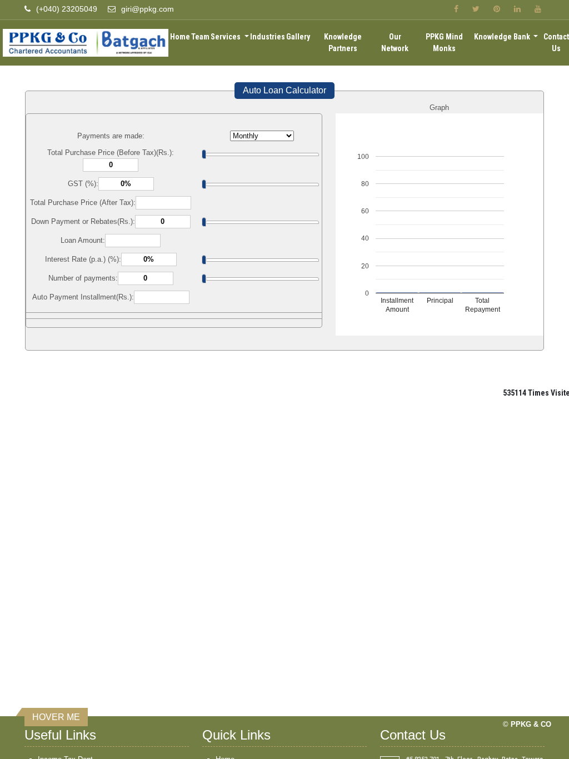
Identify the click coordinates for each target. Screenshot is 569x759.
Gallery (298, 36)
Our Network (394, 42)
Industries (267, 36)
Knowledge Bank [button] (503, 36)
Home (180, 36)
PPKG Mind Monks (444, 42)
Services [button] (226, 36)
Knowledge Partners (343, 42)
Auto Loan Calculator (284, 90)
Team (200, 36)
